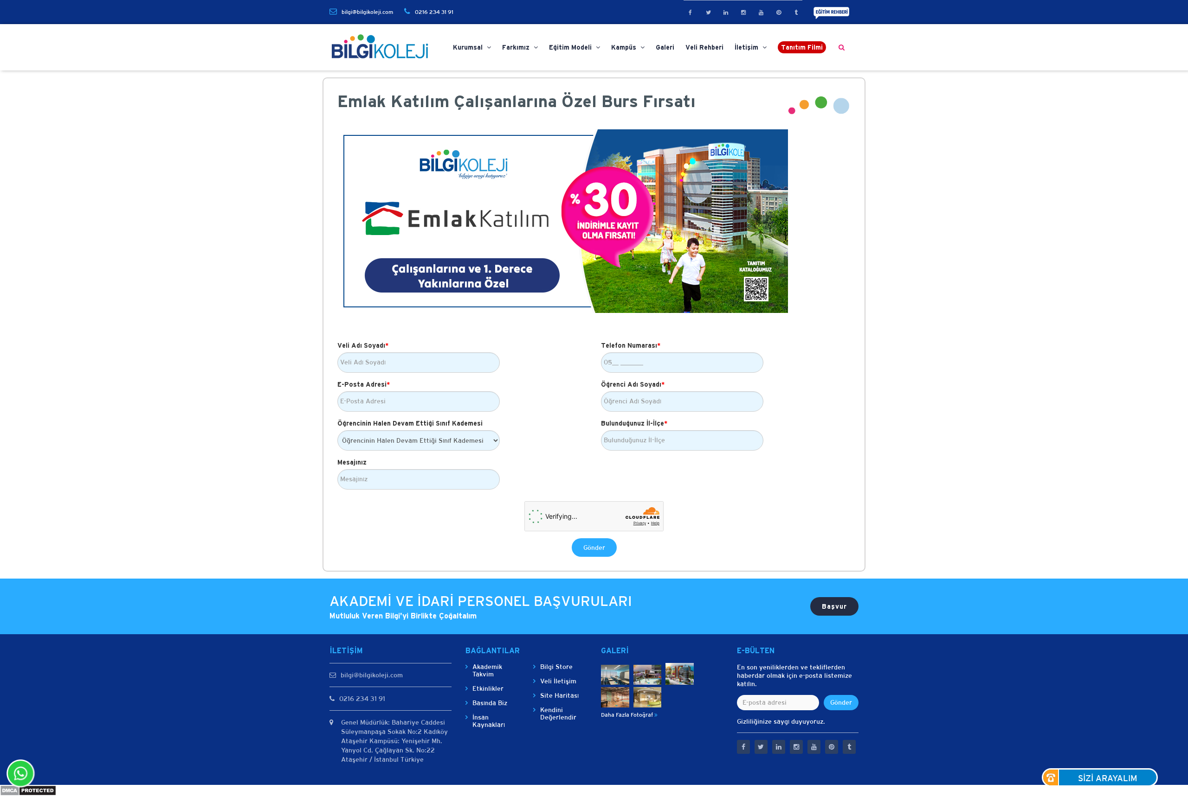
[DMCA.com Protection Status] (28, 790)
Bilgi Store (556, 666)
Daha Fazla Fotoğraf (627, 715)
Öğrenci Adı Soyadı (633, 384)
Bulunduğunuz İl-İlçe (634, 423)
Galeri (665, 47)
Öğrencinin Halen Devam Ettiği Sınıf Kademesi (410, 423)
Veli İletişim (558, 681)
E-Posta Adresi (363, 384)
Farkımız (516, 47)
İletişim (747, 47)
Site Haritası (559, 695)
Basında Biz (489, 703)
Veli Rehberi (704, 47)
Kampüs (624, 47)
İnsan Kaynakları (488, 720)
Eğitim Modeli (571, 47)
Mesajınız (352, 462)
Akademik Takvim (487, 670)
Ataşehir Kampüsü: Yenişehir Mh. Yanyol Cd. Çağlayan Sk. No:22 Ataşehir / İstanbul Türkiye (391, 750)
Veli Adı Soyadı (362, 345)
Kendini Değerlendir (558, 713)
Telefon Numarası (630, 345)
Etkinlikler (488, 688)
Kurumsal (468, 47)
